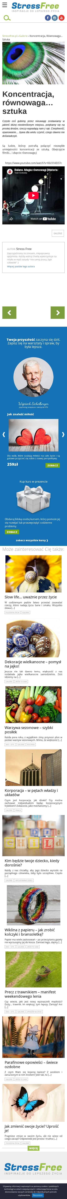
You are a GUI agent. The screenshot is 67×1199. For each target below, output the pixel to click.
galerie (58, 233)
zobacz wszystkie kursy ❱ (32, 540)
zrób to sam (21, 681)
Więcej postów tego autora (21, 266)
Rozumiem (37, 1195)
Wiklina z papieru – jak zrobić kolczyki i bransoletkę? (30, 932)
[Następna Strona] (58, 312)
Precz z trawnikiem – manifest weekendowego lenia (30, 994)
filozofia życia (12, 612)
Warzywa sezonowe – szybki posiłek (29, 729)
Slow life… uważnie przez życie (31, 596)
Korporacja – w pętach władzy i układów (31, 792)
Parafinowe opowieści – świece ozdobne (31, 1064)
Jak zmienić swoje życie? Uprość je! (32, 1128)
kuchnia (31, 744)
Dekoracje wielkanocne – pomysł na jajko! (33, 664)
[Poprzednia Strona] (9, 312)
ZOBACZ (52, 465)
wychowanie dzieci (24, 880)
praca (18, 810)
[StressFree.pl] (27, 6)
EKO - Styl (10, 744)
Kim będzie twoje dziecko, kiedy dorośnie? (32, 862)
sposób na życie (34, 1011)
